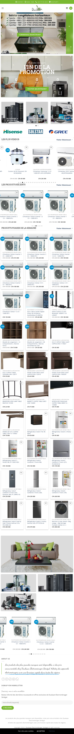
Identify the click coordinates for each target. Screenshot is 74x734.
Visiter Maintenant (63, 140)
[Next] (69, 33)
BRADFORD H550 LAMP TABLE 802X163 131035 (12, 402)
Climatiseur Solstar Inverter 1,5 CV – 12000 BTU (61, 255)
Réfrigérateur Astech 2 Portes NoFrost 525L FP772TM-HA (36, 522)
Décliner (52, 731)
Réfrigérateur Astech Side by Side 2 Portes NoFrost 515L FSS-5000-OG (12, 523)
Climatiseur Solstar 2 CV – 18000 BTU (13, 217)
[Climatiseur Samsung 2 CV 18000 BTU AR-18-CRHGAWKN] (40, 156)
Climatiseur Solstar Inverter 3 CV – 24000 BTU (12, 255)
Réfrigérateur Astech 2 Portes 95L (61, 432)
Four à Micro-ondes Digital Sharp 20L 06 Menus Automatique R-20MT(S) (38, 218)
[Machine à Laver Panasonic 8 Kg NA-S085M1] (16, 156)
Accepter (41, 731)
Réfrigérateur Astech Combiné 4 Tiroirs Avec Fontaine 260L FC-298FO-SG (11, 492)
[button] (2, 8)
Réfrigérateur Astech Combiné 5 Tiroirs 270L (59, 492)
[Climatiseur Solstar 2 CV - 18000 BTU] (13, 201)
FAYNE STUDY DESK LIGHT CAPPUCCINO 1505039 (60, 373)
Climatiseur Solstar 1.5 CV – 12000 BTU (11, 312)
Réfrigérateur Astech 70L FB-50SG (36, 432)
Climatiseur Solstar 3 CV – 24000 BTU (35, 284)
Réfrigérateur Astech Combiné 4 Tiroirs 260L (34, 492)
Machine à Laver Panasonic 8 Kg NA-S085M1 (16, 172)
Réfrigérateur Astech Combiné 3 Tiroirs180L (34, 461)
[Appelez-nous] (17, 679)
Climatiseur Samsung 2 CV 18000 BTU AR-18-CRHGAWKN (40, 172)
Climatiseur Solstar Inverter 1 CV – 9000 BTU (12, 284)
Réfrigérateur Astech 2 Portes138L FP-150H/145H (11, 461)
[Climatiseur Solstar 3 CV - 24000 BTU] (26, 629)
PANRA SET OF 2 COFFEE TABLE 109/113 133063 (10, 432)
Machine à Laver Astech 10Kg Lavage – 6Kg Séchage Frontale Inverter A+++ (61, 523)
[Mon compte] (70, 8)
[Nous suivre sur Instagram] (6, 679)
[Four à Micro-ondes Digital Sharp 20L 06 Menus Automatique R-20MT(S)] (38, 201)
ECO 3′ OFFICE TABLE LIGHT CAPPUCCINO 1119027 (60, 343)
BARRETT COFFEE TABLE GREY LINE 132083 (36, 402)
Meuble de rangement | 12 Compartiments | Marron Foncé (11, 343)
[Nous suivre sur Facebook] (3, 679)
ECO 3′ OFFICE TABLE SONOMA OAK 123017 (10, 373)
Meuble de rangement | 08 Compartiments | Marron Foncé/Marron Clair (36, 343)
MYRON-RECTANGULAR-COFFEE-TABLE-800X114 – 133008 (60, 403)
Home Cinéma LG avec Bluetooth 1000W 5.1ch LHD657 (63, 217)
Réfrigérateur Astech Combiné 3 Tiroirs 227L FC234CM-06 (59, 462)
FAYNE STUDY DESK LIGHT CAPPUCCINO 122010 (35, 373)
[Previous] (5, 33)
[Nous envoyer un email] (13, 679)
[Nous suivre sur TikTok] (10, 679)
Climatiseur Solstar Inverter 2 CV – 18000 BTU (36, 255)
